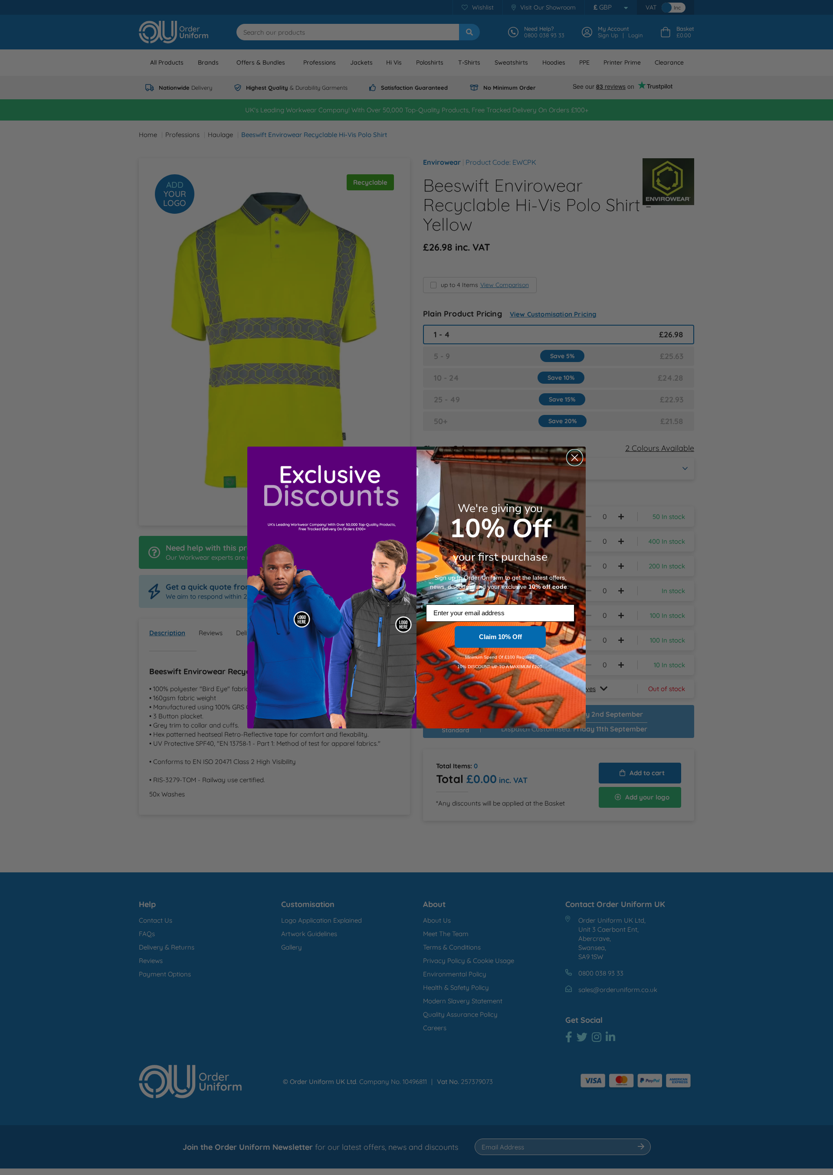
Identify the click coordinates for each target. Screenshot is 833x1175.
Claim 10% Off (500, 636)
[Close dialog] (574, 457)
